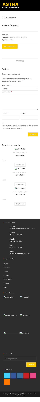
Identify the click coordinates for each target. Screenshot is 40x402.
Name (5, 113)
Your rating (6, 85)
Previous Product (11, 18)
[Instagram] (20, 375)
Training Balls (22, 37)
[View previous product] (3, 17)
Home (6, 264)
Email (23, 113)
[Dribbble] (33, 375)
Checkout (7, 283)
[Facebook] (13, 375)
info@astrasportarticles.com (19, 254)
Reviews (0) (20, 61)
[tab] (20, 61)
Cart (5, 287)
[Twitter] (7, 375)
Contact (6, 275)
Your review (7, 92)
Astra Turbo (16, 153)
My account (8, 279)
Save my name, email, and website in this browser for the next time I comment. (20, 127)
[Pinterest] (26, 375)
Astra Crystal (14, 37)
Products (7, 267)
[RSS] (7, 382)
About (6, 271)
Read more (20, 165)
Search (31, 364)
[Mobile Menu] (37, 5)
